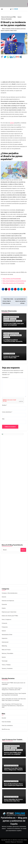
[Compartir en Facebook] (2, 57)
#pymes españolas (5, 30)
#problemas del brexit (20, 28)
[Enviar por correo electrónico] (14, 57)
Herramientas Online (7, 634)
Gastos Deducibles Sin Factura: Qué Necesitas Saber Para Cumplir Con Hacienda (13, 801)
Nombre (4, 405)
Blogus (12, 842)
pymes (12, 123)
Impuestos (4, 638)
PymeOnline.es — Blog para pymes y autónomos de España (14, 820)
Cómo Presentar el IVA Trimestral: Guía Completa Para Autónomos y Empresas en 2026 (12, 705)
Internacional (5, 642)
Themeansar (20, 842)
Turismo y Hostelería (7, 668)
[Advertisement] (14, 70)
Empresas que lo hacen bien (9, 612)
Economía (6, 318)
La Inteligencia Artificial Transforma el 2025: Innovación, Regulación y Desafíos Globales (13, 341)
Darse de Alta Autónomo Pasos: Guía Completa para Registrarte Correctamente (13, 785)
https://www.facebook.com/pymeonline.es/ (14, 281)
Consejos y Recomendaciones (11, 316)
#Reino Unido (13, 30)
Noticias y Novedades (6, 19)
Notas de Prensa (6, 649)
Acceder (4, 718)
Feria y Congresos (6, 619)
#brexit (13, 28)
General (19, 17)
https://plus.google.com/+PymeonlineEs (13, 283)
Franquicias (5, 627)
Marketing (6, 335)
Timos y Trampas (6, 664)
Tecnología (19, 320)
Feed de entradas (6, 721)
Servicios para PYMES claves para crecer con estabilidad (13, 324)
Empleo (4, 608)
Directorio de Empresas (8, 600)
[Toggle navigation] (2, 9)
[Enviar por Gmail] (17, 57)
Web (3, 419)
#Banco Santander (6, 28)
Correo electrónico (7, 412)
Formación (13, 318)
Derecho (4, 597)
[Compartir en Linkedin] (11, 57)
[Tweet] (5, 57)
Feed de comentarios (7, 725)
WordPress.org (6, 729)
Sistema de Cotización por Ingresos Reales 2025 (11, 357)
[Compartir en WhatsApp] (8, 57)
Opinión (4, 657)
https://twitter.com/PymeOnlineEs (12, 278)
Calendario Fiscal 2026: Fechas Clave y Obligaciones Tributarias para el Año (13, 769)
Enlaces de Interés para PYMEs (8, 17)
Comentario (5, 377)
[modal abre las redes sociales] (20, 57)
